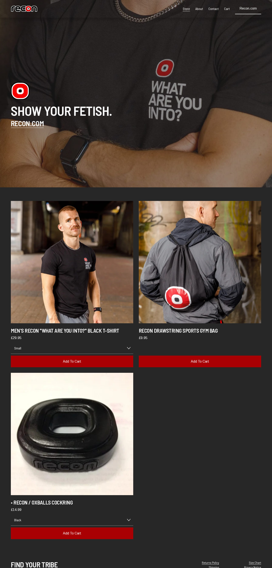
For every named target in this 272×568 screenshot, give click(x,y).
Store (186, 9)
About (199, 9)
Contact (213, 9)
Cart (227, 9)
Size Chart (255, 562)
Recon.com (248, 8)
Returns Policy (210, 562)
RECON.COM (27, 123)
